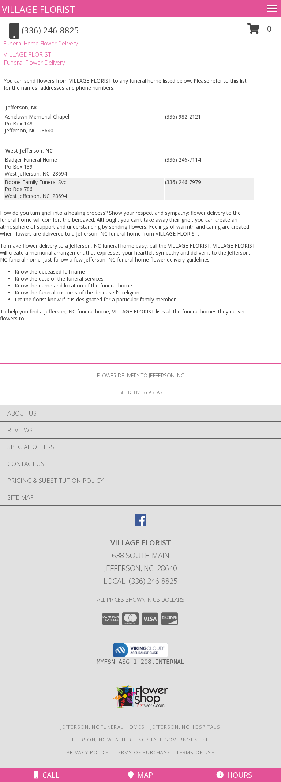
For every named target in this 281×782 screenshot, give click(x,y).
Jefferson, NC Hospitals (185, 726)
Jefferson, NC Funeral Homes (103, 726)
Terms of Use (195, 752)
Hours (238, 775)
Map (143, 775)
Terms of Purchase (142, 752)
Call (49, 775)
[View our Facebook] (140, 523)
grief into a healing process (73, 212)
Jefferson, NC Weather (99, 739)
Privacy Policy (88, 752)
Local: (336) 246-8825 (140, 581)
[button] (259, 31)
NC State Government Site (176, 739)
